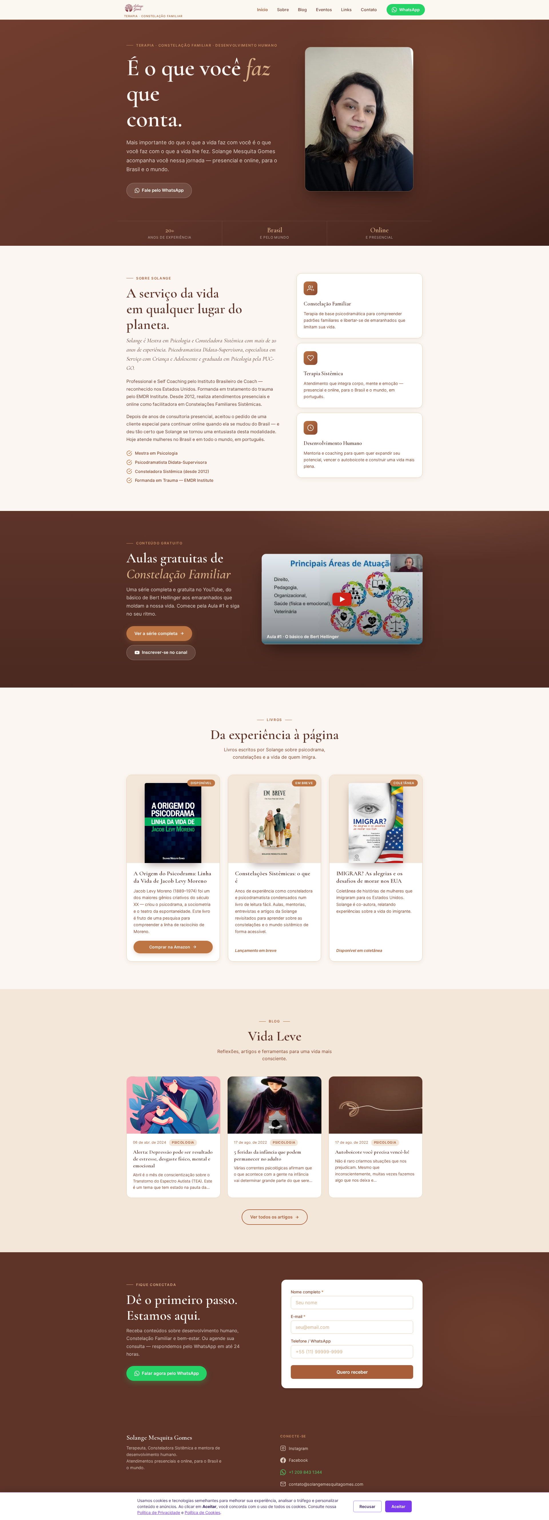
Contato (369, 9)
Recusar (367, 1506)
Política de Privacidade (158, 1512)
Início (262, 9)
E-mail (298, 1316)
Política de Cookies (202, 1512)
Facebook (298, 1460)
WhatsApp (409, 9)
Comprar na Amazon (169, 946)
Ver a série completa (156, 633)
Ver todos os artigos (271, 1217)
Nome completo (307, 1291)
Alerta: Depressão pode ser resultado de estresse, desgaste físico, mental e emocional (172, 1159)
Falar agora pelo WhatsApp (170, 1373)
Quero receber (352, 1372)
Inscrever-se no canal (164, 652)
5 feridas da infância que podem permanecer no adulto (267, 1155)
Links (346, 9)
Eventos (324, 9)
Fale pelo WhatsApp (163, 190)
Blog (302, 9)
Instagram (298, 1448)
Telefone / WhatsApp (311, 1341)
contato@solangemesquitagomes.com (326, 1484)
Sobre (283, 9)
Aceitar (398, 1506)
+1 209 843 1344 (305, 1472)
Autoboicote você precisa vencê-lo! (372, 1152)
